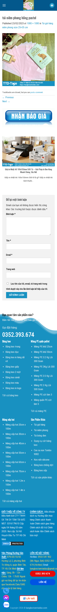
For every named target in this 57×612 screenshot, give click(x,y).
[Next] (54, 160)
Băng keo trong (12, 346)
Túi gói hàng (39, 424)
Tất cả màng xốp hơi (12, 501)
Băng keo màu (12, 382)
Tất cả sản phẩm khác (41, 477)
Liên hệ (43, 582)
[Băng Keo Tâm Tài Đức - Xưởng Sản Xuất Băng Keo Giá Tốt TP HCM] (28, 5)
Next (6, 101)
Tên (8, 240)
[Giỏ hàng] (52, 5)
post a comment (36, 92)
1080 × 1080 (33, 23)
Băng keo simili (12, 377)
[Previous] (2, 160)
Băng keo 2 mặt (13, 372)
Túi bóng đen (40, 435)
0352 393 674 (43, 573)
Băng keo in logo (13, 388)
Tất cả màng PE (38, 411)
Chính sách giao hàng (44, 523)
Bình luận (11, 214)
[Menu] (4, 5)
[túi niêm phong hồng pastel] (28, 59)
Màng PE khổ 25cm (43, 346)
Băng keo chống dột (43, 465)
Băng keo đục (12, 352)
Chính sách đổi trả (38, 527)
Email (9, 255)
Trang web (10, 269)
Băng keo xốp (40, 470)
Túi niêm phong (41, 430)
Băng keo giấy (12, 366)
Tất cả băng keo (10, 395)
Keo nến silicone (41, 459)
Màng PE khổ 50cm (43, 352)
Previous (8, 97)
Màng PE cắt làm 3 (43, 394)
